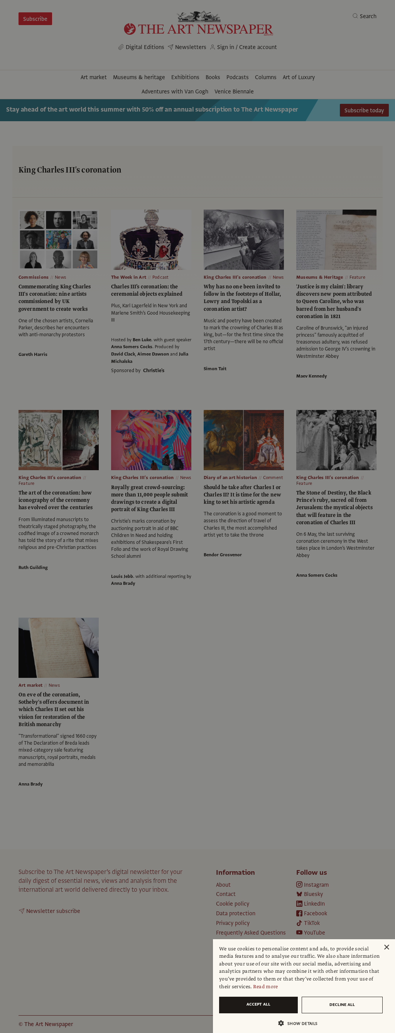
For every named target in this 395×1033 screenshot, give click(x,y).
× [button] (386, 947)
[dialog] (304, 986)
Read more (265, 986)
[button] (301, 1023)
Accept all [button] (258, 1004)
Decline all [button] (342, 1005)
